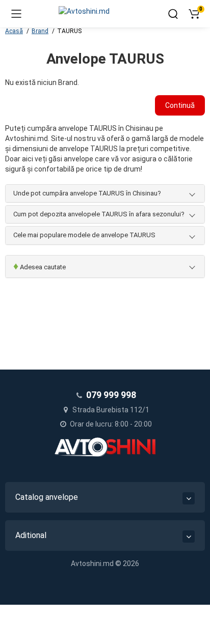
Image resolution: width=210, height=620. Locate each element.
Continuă (180, 105)
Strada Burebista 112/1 (110, 410)
